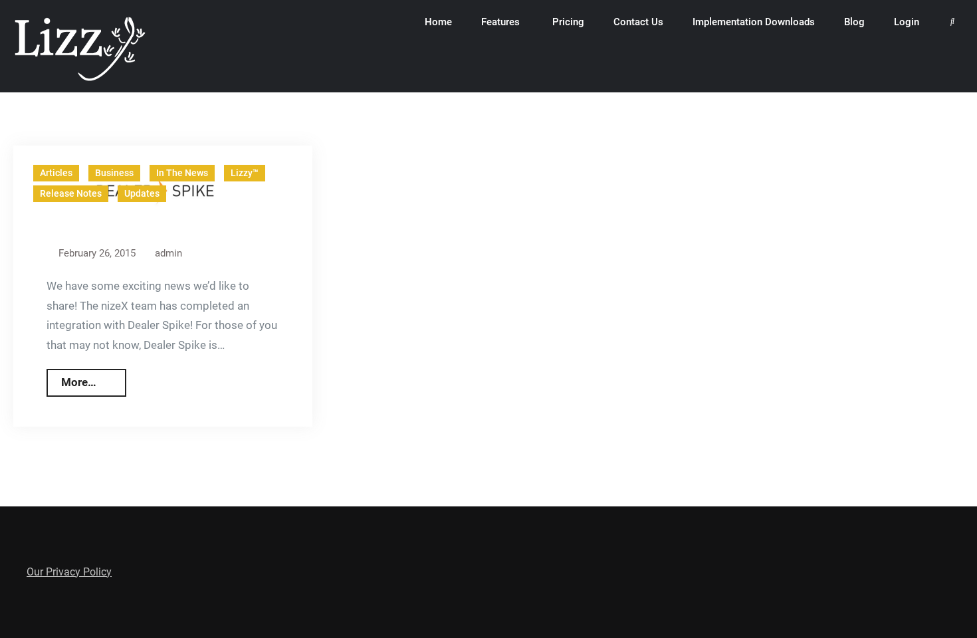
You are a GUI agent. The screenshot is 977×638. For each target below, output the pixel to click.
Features (500, 22)
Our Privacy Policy (69, 572)
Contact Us (638, 22)
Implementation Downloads (754, 22)
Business (114, 172)
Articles (56, 172)
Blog (854, 22)
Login (906, 22)
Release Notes (71, 193)
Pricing (568, 22)
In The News (182, 172)
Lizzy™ (245, 172)
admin (168, 253)
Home (438, 22)
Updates (142, 193)
